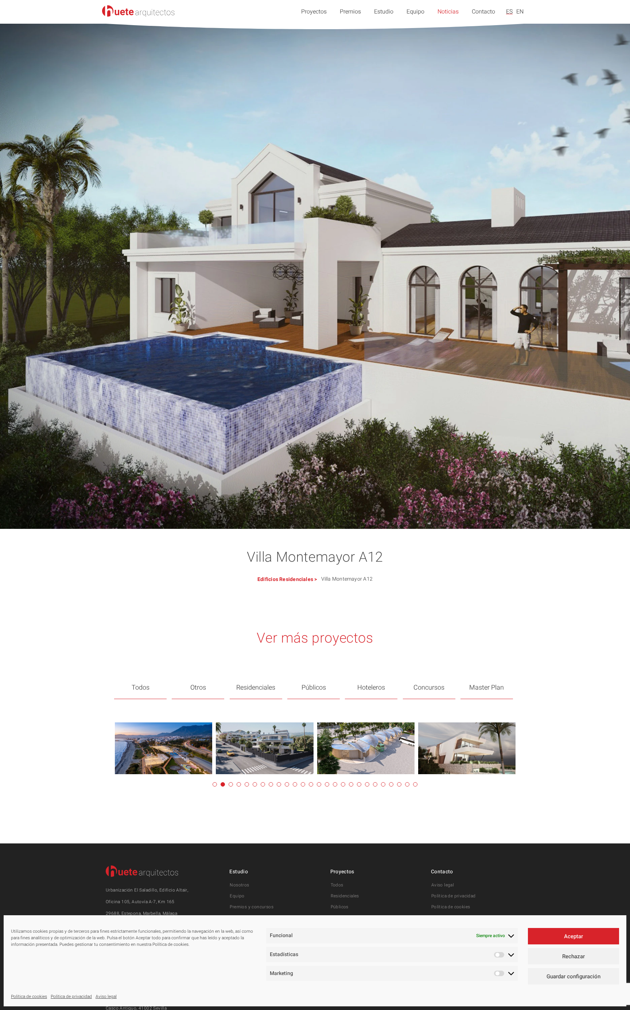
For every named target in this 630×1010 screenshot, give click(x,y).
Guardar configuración (573, 976)
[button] (215, 784)
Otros (198, 688)
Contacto (483, 11)
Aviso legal (106, 996)
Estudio (383, 11)
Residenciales (296, 579)
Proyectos (314, 11)
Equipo (415, 11)
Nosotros (239, 885)
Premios (350, 11)
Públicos (314, 688)
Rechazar (573, 956)
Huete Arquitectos (138, 11)
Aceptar (573, 936)
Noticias (448, 11)
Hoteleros (371, 688)
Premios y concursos (251, 907)
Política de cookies (29, 996)
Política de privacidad (71, 996)
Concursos (428, 688)
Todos (140, 688)
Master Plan (486, 688)
